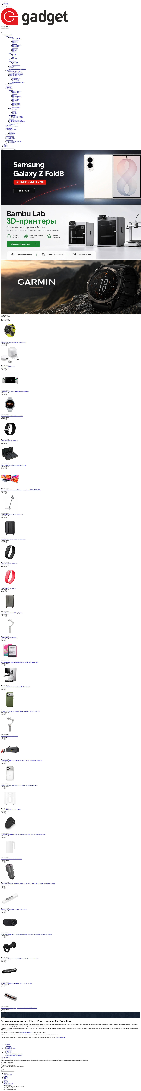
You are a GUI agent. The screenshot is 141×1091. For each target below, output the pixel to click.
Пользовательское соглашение (14, 1055)
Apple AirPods (12, 66)
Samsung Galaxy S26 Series (16, 73)
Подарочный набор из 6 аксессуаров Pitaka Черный (13, 465)
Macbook (11, 119)
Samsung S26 (15, 79)
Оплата (5, 1)
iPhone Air (14, 41)
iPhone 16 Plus (15, 99)
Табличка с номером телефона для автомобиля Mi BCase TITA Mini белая (19, 1008)
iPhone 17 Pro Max (16, 38)
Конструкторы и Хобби (12, 126)
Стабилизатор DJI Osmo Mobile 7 (9, 637)
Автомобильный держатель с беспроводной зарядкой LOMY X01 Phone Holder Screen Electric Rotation (26, 934)
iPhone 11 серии (16, 107)
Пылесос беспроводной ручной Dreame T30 (12, 514)
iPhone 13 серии (16, 105)
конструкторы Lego (60, 1037)
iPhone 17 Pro (15, 40)
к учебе (5, 144)
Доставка (6, 3)
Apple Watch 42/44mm (17, 117)
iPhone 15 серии (16, 103)
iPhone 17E (15, 42)
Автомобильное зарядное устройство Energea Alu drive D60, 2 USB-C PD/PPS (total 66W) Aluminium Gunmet (28, 883)
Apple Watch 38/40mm (17, 116)
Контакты (6, 4)
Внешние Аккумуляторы (15, 120)
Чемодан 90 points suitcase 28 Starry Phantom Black (13, 539)
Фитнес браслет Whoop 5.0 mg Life (9, 440)
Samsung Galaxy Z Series (15, 71)
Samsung (8, 70)
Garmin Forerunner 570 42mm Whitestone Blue (12, 416)
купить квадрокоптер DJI (25, 1032)
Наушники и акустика (14, 122)
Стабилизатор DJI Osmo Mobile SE (9, 736)
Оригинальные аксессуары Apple (17, 69)
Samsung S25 (15, 80)
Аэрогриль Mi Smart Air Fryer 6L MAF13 (11, 809)
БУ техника (12, 142)
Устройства (12, 124)
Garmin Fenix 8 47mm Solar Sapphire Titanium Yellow (13, 342)
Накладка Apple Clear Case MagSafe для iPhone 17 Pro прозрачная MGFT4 (19, 785)
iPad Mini (14, 58)
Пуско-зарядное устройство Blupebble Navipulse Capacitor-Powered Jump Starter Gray (21, 760)
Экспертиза (9, 1050)
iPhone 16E (15, 100)
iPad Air (14, 55)
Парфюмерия (9, 140)
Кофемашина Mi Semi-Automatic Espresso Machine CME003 (15, 686)
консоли (11, 132)
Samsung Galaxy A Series (15, 75)
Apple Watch (12, 61)
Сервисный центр (10, 1048)
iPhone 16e (15, 48)
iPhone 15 (14, 50)
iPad (10, 53)
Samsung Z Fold (16, 78)
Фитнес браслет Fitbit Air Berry (8, 588)
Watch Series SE (16, 65)
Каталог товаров (8, 34)
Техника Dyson (10, 136)
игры (10, 130)
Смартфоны (9, 84)
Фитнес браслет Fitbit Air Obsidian (9, 563)
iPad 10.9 (14, 109)
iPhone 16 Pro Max (16, 45)
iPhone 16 (14, 49)
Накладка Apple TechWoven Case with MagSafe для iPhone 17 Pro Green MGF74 (20, 711)
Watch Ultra (15, 63)
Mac (10, 59)
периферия (12, 133)
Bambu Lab (9, 86)
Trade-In (5, 146)
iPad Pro (14, 54)
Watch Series (15, 62)
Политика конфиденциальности (14, 1053)
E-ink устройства (10, 138)
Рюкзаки (8, 125)
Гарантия (8, 1051)
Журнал (5, 145)
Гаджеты (11, 67)
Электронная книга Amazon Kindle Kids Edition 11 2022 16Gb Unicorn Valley (20, 662)
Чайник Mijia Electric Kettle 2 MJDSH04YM (11, 859)
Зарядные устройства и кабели (17, 121)
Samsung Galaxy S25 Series (16, 74)
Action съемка (9, 134)
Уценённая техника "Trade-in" (13, 141)
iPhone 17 (14, 44)
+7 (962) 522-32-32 (5, 1057)
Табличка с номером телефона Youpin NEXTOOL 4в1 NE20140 (16, 983)
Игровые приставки (11, 129)
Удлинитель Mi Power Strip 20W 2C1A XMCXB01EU (14, 909)
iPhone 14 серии (16, 104)
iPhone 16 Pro (15, 46)
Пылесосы (9, 128)
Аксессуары (12, 76)
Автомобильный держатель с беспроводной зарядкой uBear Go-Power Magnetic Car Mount (23, 834)
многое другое (7, 1029)
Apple (7, 36)
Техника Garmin (10, 137)
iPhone (11, 37)
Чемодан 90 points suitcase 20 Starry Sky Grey (12, 613)
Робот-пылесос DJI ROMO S (8, 366)
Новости (6, 1077)
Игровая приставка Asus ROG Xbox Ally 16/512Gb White (15, 391)
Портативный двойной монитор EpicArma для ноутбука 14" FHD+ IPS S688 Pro (21, 489)
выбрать (3, 1017)
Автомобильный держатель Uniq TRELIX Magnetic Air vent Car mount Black (19, 958)
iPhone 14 (14, 52)
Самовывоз (9, 1047)
